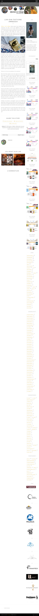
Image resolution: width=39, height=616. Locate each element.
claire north (29, 434)
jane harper (34, 427)
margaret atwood (30, 406)
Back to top (35, 614)
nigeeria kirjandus (29, 365)
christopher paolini (30, 448)
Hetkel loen (32, 62)
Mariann (10, 140)
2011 (5, 126)
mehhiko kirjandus (29, 363)
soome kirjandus (29, 377)
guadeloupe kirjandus (30, 333)
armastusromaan (29, 266)
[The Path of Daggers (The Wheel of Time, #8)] (32, 72)
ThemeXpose (9, 614)
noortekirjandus (29, 259)
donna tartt (29, 436)
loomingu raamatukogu (30, 464)
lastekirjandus (29, 271)
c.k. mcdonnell (29, 424)
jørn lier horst (29, 438)
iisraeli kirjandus (29, 340)
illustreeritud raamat (30, 297)
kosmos (28, 295)
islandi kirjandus (29, 344)
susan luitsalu (29, 443)
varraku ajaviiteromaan (30, 460)
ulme (33, 267)
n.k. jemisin (28, 417)
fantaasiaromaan (29, 257)
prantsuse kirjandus (30, 370)
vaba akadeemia (29, 479)
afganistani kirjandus (30, 314)
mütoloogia (29, 290)
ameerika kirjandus (30, 316)
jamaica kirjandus (29, 349)
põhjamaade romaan (30, 478)
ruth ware (28, 398)
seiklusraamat (29, 306)
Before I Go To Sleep (5, 26)
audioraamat (29, 283)
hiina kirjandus (29, 335)
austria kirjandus (29, 321)
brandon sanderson (30, 399)
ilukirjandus (18, 126)
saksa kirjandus (29, 375)
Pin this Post (14, 123)
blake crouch (29, 422)
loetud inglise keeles (9, 127)
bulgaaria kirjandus (30, 325)
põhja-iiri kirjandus (30, 372)
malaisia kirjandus (29, 361)
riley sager (33, 417)
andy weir (34, 445)
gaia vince (28, 450)
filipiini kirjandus (29, 330)
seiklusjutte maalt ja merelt (31, 474)
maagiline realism (29, 278)
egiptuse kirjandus (29, 328)
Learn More (17, 5)
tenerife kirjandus (29, 382)
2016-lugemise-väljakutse (11, 126)
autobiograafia (29, 285)
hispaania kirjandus (30, 337)
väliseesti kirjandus (30, 389)
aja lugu (28, 471)
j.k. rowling (28, 427)
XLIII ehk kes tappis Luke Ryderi (6, 164)
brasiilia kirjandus (29, 323)
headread (28, 288)
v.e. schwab (33, 398)
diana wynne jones (29, 410)
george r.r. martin (30, 413)
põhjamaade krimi (29, 281)
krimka (28, 264)
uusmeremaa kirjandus (30, 386)
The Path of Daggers (30, 73)
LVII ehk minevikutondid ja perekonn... (18, 164)
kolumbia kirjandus (30, 354)
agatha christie (29, 403)
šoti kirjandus (29, 391)
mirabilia (35, 467)
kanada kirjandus (29, 351)
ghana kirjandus (29, 332)
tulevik (28, 299)
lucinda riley (29, 401)
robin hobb (33, 429)
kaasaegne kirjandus (30, 255)
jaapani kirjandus (29, 347)
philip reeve (28, 441)
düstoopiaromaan (29, 276)
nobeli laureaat (29, 476)
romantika (28, 267)
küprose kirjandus (29, 356)
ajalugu (33, 288)
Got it (22, 5)
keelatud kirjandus (30, 302)
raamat (21, 127)
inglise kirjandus (29, 342)
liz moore (28, 429)
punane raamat (29, 467)
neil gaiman (28, 408)
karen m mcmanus (29, 415)
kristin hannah (34, 450)
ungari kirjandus (29, 384)
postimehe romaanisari (30, 462)
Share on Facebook (8, 121)
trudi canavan (29, 445)
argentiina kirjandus (30, 318)
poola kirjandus (29, 368)
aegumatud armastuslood (31, 469)
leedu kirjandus (29, 358)
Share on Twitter (19, 121)
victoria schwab (29, 420)
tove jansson (29, 431)
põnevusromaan (17, 127)
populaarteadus (29, 292)
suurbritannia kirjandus (14, 128)
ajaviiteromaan (29, 269)
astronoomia (29, 304)
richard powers (29, 452)
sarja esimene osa (29, 274)
